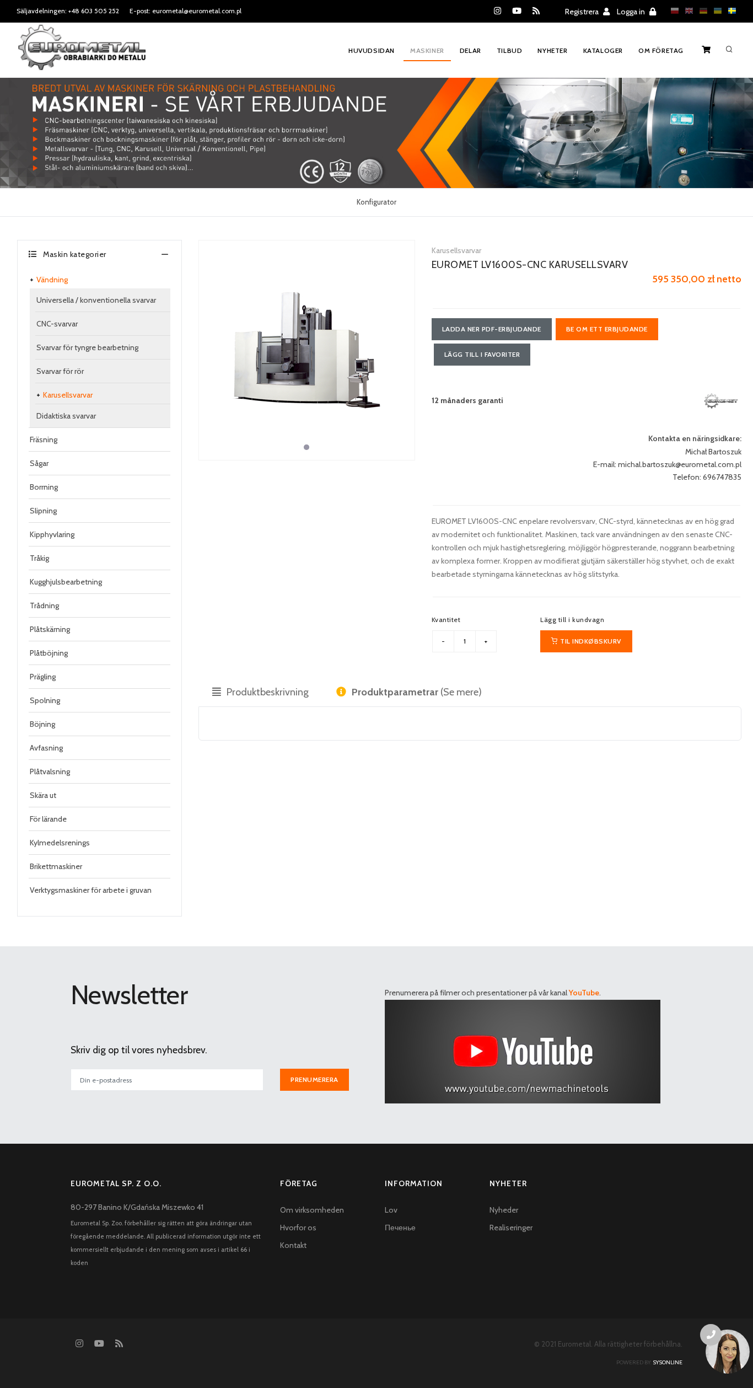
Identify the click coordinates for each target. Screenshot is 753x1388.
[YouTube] (516, 11)
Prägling (43, 677)
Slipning (43, 511)
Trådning (44, 605)
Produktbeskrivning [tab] (266, 692)
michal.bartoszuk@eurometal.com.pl (679, 464)
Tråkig (39, 558)
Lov (391, 1210)
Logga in (632, 12)
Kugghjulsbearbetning (66, 582)
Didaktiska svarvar (66, 416)
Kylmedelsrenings (60, 843)
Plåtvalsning (50, 771)
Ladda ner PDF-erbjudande (491, 329)
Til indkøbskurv (589, 641)
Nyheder (504, 1210)
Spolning (45, 700)
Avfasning (46, 748)
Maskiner (427, 50)
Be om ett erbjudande (607, 329)
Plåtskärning (50, 629)
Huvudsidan (371, 50)
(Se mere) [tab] (417, 692)
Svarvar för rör (60, 371)
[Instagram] (497, 11)
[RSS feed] (536, 11)
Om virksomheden (312, 1210)
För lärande (48, 819)
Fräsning (43, 439)
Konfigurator (376, 201)
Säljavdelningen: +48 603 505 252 (68, 11)
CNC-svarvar (57, 324)
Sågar (39, 463)
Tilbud (510, 50)
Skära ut (43, 795)
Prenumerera (314, 1079)
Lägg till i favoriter (482, 354)
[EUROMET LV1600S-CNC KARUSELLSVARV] (307, 350)
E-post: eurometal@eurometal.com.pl (185, 11)
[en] (686, 10)
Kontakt (293, 1245)
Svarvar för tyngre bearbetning (87, 347)
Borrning (44, 487)
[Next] (403, 348)
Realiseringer (511, 1227)
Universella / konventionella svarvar (96, 300)
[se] (729, 10)
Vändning (52, 280)
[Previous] (210, 348)
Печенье (400, 1227)
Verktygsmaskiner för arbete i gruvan (91, 890)
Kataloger (603, 50)
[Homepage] (82, 55)
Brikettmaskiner (56, 866)
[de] (700, 10)
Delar (470, 50)
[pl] (672, 10)
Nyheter (552, 50)
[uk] (715, 10)
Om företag (661, 50)
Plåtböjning (49, 653)
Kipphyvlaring (52, 534)
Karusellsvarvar (68, 395)
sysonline (667, 1362)
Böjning (42, 724)
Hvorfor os (298, 1227)
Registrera (582, 12)
